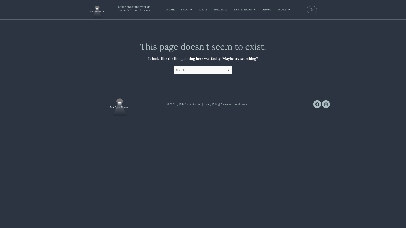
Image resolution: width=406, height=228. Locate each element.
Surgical (220, 9)
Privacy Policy (211, 104)
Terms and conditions (233, 104)
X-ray (203, 9)
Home (170, 9)
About (267, 9)
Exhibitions (243, 9)
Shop (184, 9)
